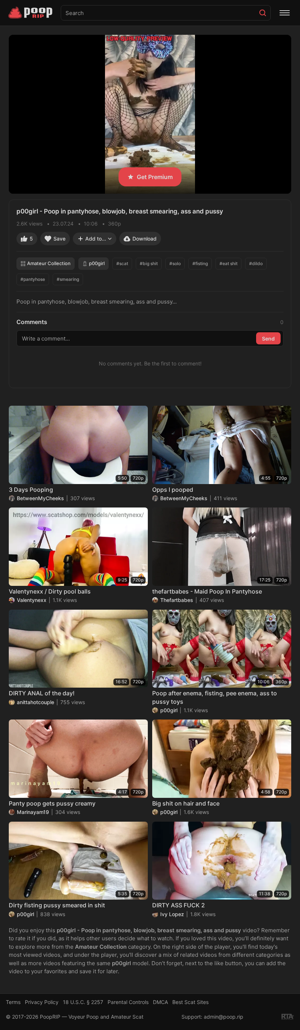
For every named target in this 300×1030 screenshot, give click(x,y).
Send (268, 338)
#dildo (256, 263)
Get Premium (155, 177)
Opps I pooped (172, 489)
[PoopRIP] (31, 12)
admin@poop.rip (223, 1017)
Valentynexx (31, 600)
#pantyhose (32, 279)
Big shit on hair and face (186, 803)
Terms (13, 1002)
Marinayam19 (33, 812)
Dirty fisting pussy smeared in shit (57, 905)
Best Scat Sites (190, 1002)
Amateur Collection (49, 263)
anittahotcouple (35, 702)
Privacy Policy (42, 1002)
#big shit (149, 263)
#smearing (68, 279)
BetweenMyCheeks (40, 498)
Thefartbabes (176, 600)
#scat (122, 263)
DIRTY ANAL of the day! (42, 693)
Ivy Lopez (172, 914)
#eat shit (228, 263)
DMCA (160, 1002)
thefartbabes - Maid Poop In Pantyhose (207, 591)
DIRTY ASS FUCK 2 (178, 905)
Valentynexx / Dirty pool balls (50, 591)
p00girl (97, 263)
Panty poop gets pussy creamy (52, 803)
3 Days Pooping (31, 489)
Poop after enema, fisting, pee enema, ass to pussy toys (214, 697)
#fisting (200, 263)
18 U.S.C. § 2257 (83, 1002)
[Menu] (285, 13)
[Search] (262, 12)
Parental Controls (128, 1002)
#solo (175, 263)
